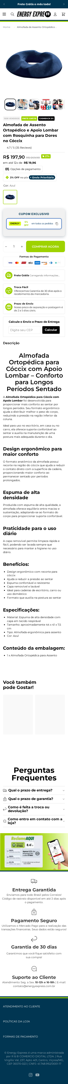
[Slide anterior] (4, 4)
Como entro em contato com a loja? (35, 821)
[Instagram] (30, 1075)
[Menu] (5, 14)
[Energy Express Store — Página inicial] (34, 14)
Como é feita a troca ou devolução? (28, 809)
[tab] (10, 104)
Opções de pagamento (25, 169)
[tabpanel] (34, 851)
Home (6, 27)
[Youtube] (37, 1075)
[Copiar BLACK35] (57, 223)
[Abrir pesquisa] (12, 14)
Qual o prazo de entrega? (30, 790)
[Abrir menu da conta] (55, 14)
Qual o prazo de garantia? (30, 799)
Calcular (51, 330)
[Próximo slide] (64, 4)
